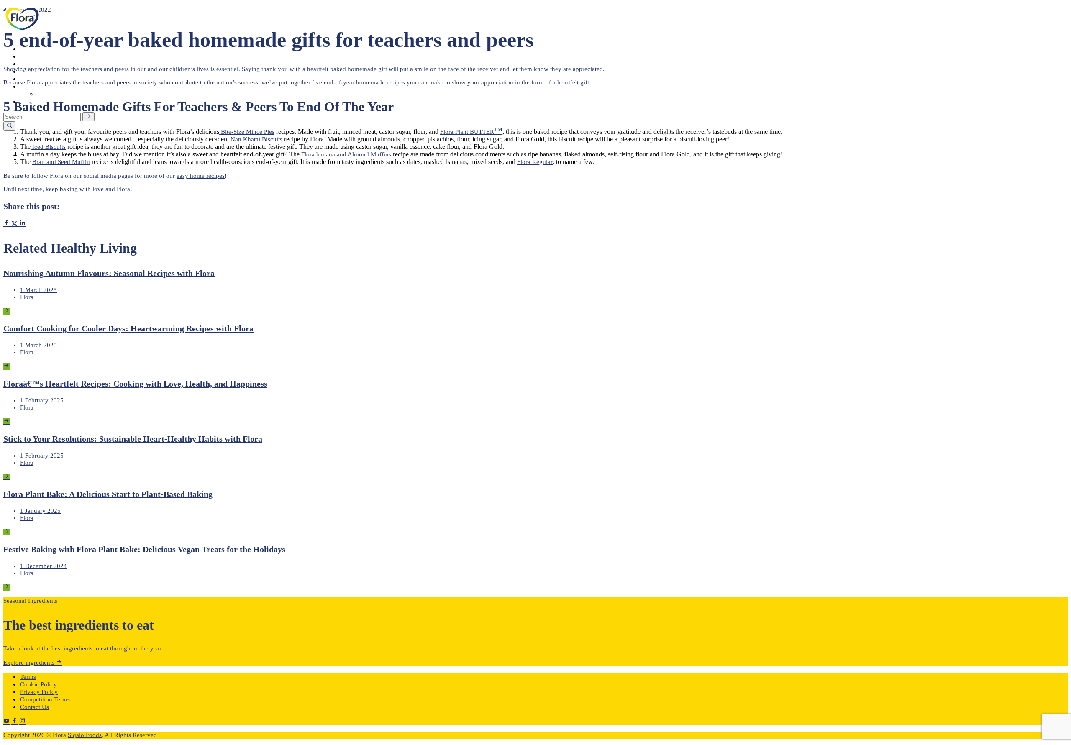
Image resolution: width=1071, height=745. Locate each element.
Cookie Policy (38, 684)
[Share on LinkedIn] (22, 223)
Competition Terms (45, 699)
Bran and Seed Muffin (61, 162)
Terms (28, 676)
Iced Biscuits (48, 146)
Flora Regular (535, 162)
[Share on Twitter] (15, 223)
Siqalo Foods (85, 735)
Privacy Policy (39, 692)
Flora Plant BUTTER (467, 131)
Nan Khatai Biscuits (255, 139)
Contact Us (34, 707)
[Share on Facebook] (7, 223)
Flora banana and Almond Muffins (346, 154)
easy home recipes (201, 175)
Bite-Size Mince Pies (246, 131)
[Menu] (46, 37)
